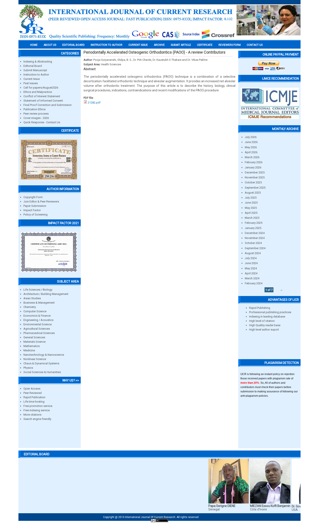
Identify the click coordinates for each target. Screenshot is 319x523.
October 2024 (253, 243)
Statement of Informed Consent (43, 100)
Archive (159, 44)
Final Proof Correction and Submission (47, 105)
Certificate (204, 44)
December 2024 (255, 233)
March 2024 (252, 278)
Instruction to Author (36, 74)
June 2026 (251, 142)
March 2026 (252, 157)
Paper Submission (34, 205)
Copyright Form (33, 197)
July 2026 (251, 137)
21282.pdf (94, 102)
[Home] (126, 38)
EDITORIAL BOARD (73, 44)
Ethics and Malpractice (37, 92)
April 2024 (251, 273)
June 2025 (251, 202)
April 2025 (251, 212)
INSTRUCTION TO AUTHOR (106, 44)
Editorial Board (32, 65)
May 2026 (251, 147)
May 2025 (251, 207)
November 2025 (255, 177)
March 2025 (252, 217)
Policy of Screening (35, 214)
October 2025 (253, 182)
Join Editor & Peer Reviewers (41, 201)
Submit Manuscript (35, 70)
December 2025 (255, 172)
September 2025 (255, 187)
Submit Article (181, 44)
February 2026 (253, 162)
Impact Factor (32, 210)
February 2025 (253, 222)
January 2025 (253, 228)
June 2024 (251, 263)
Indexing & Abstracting (37, 61)
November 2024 (255, 238)
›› (281, 289)
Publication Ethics (34, 109)
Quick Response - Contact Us (41, 122)
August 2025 (253, 192)
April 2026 (251, 152)
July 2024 (251, 258)
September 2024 (255, 248)
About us (50, 44)
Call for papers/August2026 (40, 87)
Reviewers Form (230, 44)
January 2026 (253, 167)
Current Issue (138, 44)
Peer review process (36, 113)
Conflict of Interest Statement (41, 96)
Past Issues (30, 83)
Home (34, 44)
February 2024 (253, 283)
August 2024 (253, 253)
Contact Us (255, 44)
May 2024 (251, 268)
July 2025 (251, 197)
